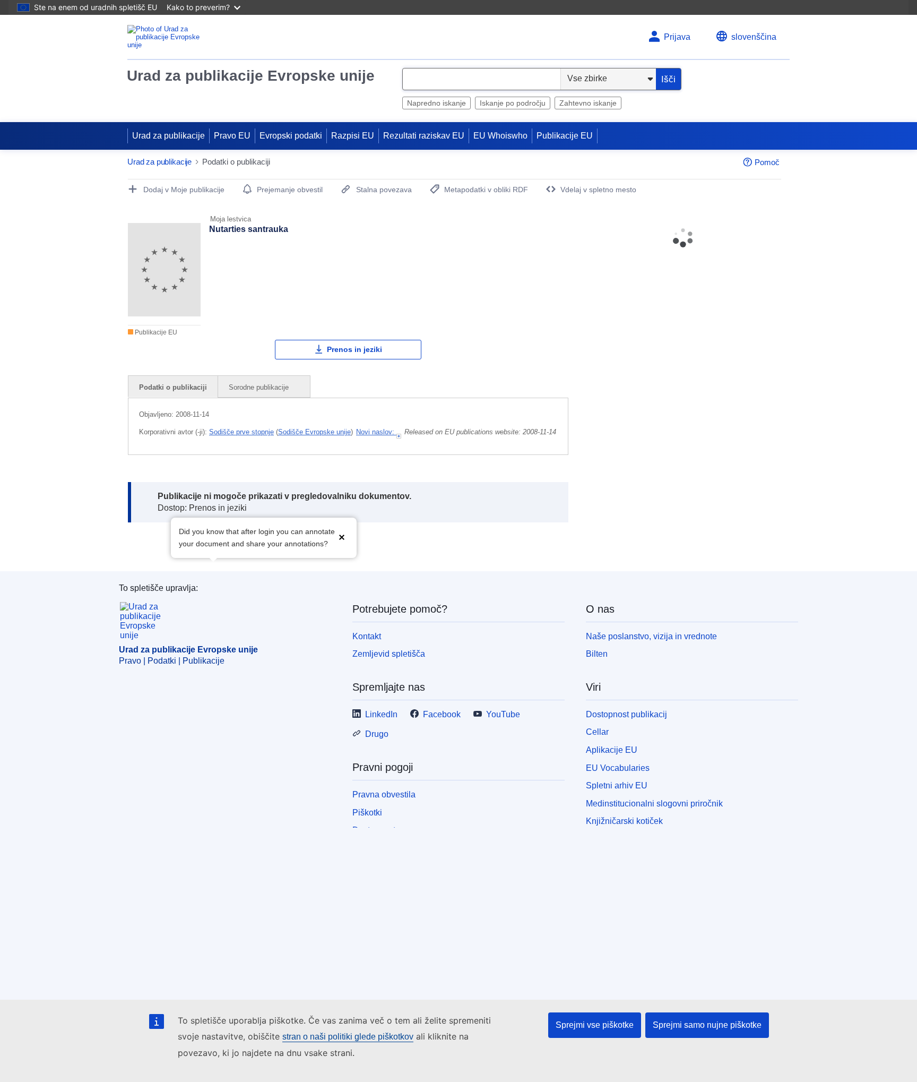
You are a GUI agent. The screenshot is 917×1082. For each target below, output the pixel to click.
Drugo (376, 733)
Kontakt (366, 636)
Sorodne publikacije (260, 387)
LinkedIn (381, 714)
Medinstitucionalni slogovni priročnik (654, 803)
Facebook (442, 714)
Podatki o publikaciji (173, 387)
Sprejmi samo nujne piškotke (707, 1024)
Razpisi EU (352, 135)
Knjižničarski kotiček (624, 821)
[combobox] (481, 79)
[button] (342, 536)
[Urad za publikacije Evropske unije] (169, 37)
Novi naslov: (376, 432)
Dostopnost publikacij (626, 714)
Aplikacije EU (611, 749)
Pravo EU (232, 135)
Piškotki (367, 812)
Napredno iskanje (436, 103)
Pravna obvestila (384, 794)
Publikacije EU (565, 135)
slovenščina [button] (753, 36)
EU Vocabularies (618, 767)
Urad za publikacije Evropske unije (251, 75)
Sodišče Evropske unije (314, 432)
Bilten (597, 653)
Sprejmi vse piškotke (595, 1024)
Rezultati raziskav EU (423, 135)
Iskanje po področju (513, 103)
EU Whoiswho (500, 135)
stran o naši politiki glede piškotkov (347, 1036)
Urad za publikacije (168, 135)
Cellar (597, 731)
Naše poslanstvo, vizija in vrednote (651, 636)
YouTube (503, 714)
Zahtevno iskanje (588, 103)
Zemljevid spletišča (388, 653)
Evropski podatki (290, 135)
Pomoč (767, 162)
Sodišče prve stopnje (241, 432)
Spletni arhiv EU (616, 785)
